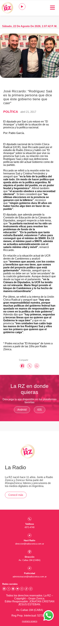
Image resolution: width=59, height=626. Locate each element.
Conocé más (15, 495)
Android (22, 409)
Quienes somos (29, 621)
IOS (39, 409)
